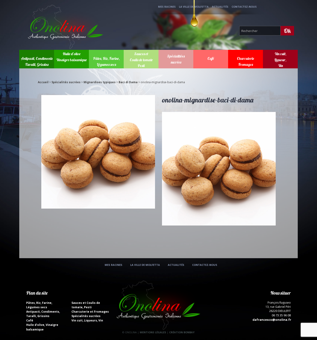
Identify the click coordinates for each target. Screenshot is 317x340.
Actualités (220, 6)
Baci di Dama (128, 82)
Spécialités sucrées (66, 82)
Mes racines (167, 6)
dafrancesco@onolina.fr (271, 320)
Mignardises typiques (100, 82)
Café (210, 58)
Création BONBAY (181, 332)
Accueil (43, 82)
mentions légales (153, 332)
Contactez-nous (244, 6)
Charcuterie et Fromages (90, 312)
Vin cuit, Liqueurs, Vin (87, 320)
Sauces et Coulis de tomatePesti (141, 59)
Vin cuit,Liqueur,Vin (280, 59)
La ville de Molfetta (194, 6)
